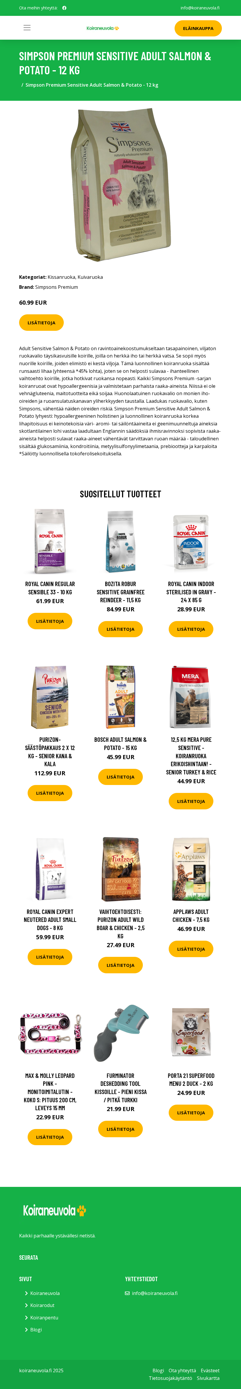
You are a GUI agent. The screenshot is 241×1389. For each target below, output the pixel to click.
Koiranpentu (44, 1317)
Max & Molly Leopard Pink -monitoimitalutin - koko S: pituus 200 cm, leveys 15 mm (50, 1091)
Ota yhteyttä (182, 1370)
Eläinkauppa (198, 28)
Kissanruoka (61, 277)
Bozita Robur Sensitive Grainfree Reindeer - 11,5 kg (121, 591)
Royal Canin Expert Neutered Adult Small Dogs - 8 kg (50, 919)
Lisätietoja (41, 323)
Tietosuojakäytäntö (170, 1378)
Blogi (36, 1329)
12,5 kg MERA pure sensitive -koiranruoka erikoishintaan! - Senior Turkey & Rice (191, 755)
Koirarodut (42, 1305)
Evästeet (210, 1370)
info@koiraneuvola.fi (200, 8)
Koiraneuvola (45, 1293)
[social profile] (64, 8)
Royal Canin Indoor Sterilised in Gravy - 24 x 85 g (191, 591)
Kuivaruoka (90, 277)
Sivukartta (208, 1378)
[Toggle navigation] (27, 27)
